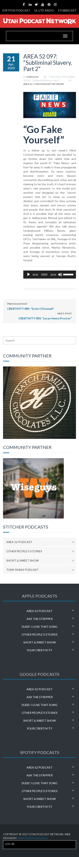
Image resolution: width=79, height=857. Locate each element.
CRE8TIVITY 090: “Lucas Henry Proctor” (45, 316)
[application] (49, 275)
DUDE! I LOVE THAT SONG (39, 626)
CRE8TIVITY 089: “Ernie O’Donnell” (30, 306)
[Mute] (60, 275)
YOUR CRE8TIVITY (39, 650)
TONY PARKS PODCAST (22, 569)
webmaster (33, 76)
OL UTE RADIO (44, 10)
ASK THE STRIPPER (40, 618)
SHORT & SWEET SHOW (22, 560)
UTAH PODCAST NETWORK (49, 83)
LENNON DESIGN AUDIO (32, 838)
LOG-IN (9, 844)
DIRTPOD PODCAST (16, 10)
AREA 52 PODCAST (19, 542)
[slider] (68, 274)
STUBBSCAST (67, 10)
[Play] (29, 275)
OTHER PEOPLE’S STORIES (24, 551)
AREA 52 (28, 83)
